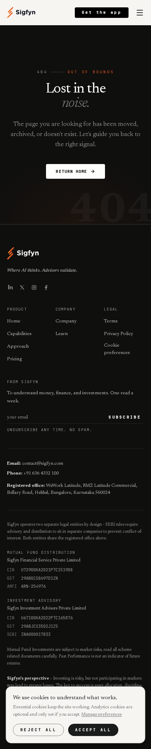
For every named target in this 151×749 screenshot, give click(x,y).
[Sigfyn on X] (22, 287)
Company (66, 321)
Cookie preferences (117, 349)
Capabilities (19, 334)
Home (13, 321)
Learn (61, 334)
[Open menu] (140, 13)
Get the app (102, 12)
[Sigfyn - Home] (21, 12)
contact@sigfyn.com (42, 463)
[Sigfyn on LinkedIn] (10, 287)
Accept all (93, 729)
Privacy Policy (118, 334)
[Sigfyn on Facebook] (46, 287)
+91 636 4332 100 (41, 473)
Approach (18, 346)
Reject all (38, 729)
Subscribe (125, 417)
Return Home (71, 171)
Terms (111, 321)
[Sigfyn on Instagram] (34, 287)
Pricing (14, 359)
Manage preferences (101, 714)
